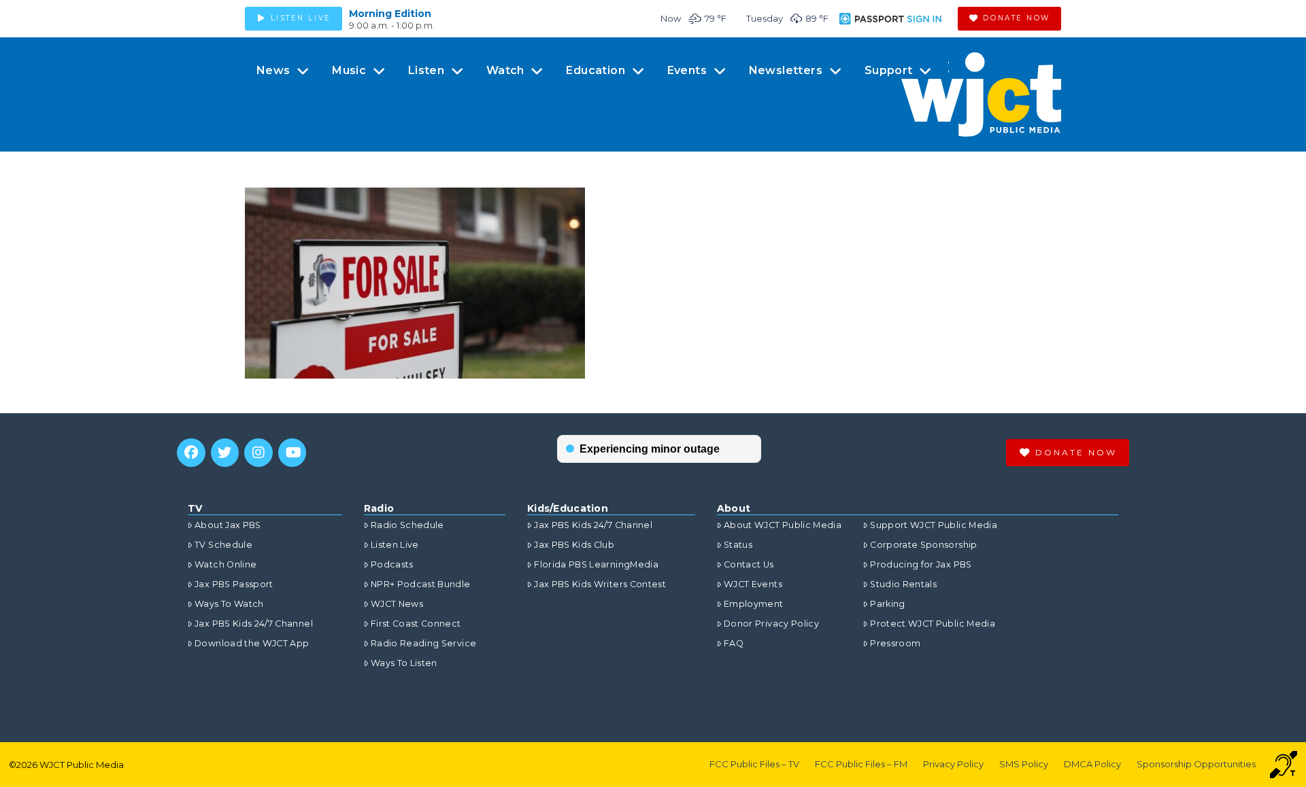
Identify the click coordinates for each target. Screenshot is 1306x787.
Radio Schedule (407, 525)
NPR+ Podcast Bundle (421, 584)
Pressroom (895, 643)
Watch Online (225, 564)
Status (738, 545)
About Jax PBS (228, 525)
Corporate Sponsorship (923, 545)
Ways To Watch (229, 604)
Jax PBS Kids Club (574, 545)
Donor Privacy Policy (771, 623)
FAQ (733, 643)
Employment (754, 604)
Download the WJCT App (252, 643)
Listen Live (395, 545)
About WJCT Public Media (782, 525)
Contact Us (749, 564)
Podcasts (392, 564)
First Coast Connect (416, 623)
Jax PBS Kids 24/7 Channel (254, 623)
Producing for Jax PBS (920, 564)
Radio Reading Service (423, 643)
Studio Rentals (903, 584)
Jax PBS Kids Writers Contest (600, 584)
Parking (887, 604)
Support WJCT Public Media (933, 525)
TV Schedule (223, 545)
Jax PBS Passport (234, 584)
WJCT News (397, 604)
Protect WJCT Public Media (932, 623)
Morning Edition (390, 13)
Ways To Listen (404, 663)
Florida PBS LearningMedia (596, 564)
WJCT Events (753, 584)
